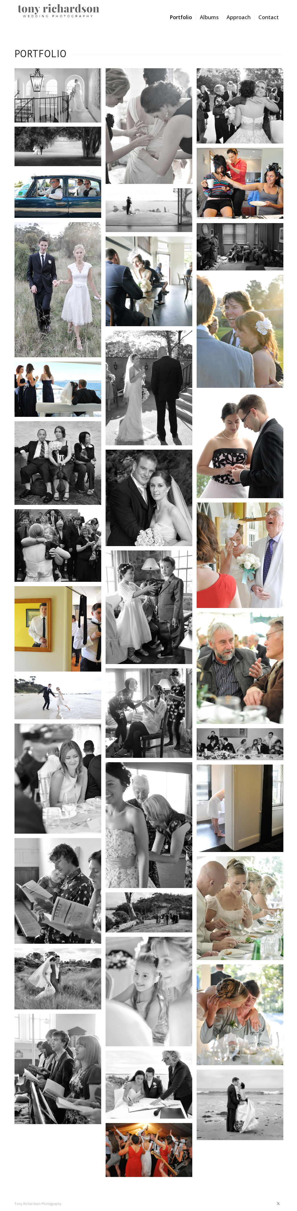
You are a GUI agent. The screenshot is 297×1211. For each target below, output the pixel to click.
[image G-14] (60, 391)
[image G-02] (151, 128)
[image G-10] (242, 249)
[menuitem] (181, 17)
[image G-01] (60, 97)
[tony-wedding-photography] (59, 17)
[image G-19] (60, 547)
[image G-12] (242, 333)
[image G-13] (151, 390)
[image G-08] (151, 212)
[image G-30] (242, 910)
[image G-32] (151, 994)
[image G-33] (60, 980)
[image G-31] (151, 914)
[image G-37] (60, 1071)
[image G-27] (151, 827)
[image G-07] (60, 196)
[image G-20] (151, 609)
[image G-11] (151, 283)
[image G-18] (242, 557)
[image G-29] (60, 893)
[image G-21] (60, 631)
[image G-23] (151, 715)
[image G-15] (242, 447)
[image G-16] (60, 465)
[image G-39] (151, 1152)
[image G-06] (242, 185)
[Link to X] (278, 1203)
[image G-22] (242, 670)
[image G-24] (60, 700)
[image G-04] (60, 149)
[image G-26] (242, 746)
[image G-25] (60, 781)
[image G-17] (151, 500)
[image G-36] (242, 1017)
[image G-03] (242, 108)
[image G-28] (242, 810)
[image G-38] (151, 1087)
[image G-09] (60, 292)
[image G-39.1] (242, 1107)
